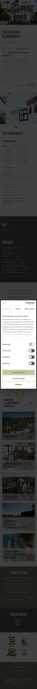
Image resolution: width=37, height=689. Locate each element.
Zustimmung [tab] (7, 309)
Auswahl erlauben (18, 378)
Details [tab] (18, 309)
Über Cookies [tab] (30, 309)
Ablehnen (18, 384)
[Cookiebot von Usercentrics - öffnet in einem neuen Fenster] (26, 303)
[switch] (32, 350)
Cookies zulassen (18, 372)
